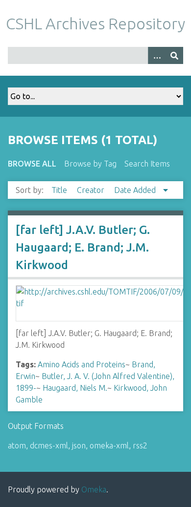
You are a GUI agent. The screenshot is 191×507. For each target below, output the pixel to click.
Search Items (147, 163)
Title (60, 190)
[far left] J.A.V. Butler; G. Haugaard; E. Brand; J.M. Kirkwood (83, 247)
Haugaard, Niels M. (75, 387)
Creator (91, 190)
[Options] (157, 55)
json (79, 445)
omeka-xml (109, 445)
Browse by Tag (90, 163)
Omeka (93, 489)
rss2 (140, 445)
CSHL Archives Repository (95, 23)
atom (17, 445)
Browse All (32, 163)
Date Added (136, 190)
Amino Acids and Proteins (81, 364)
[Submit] (174, 55)
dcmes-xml (49, 445)
